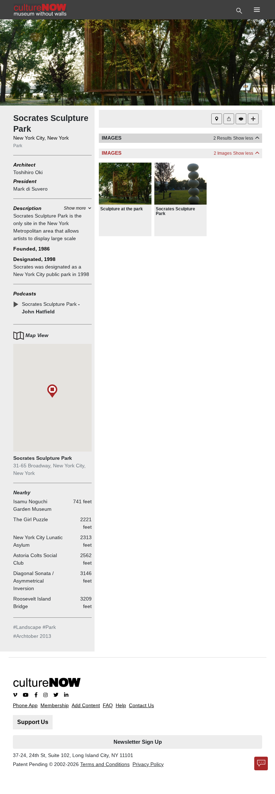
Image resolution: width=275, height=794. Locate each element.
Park (17, 145)
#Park (49, 627)
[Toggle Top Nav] (240, 10)
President (25, 181)
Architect (24, 165)
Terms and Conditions (105, 764)
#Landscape (27, 627)
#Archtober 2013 (32, 636)
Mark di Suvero (30, 189)
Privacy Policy (148, 764)
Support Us (32, 722)
